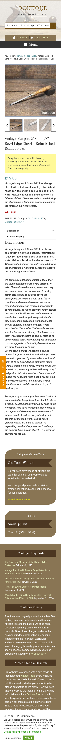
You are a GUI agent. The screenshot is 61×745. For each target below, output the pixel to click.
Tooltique (30, 8)
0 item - (41, 37)
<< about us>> (38, 653)
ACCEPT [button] (28, 738)
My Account (22, 37)
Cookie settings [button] (13, 738)
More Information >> (19, 499)
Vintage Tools (27, 675)
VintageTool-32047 (14, 222)
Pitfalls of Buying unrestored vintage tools (25, 587)
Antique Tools (34, 694)
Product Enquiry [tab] (15, 236)
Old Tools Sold (29, 56)
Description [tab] (13, 231)
